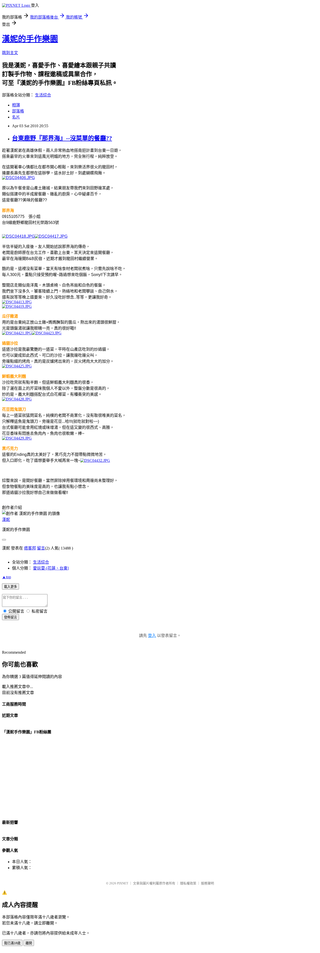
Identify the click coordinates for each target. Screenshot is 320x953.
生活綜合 (43, 95)
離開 (29, 943)
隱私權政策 (188, 883)
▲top (6, 577)
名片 (16, 117)
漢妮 (6, 519)
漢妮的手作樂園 (30, 38)
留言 (41, 548)
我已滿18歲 (12, 943)
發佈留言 (10, 617)
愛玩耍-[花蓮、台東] (51, 568)
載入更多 (10, 587)
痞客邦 (30, 548)
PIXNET (122, 883)
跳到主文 (10, 53)
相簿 (16, 105)
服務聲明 (207, 883)
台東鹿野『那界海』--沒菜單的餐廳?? (62, 138)
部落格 (18, 111)
